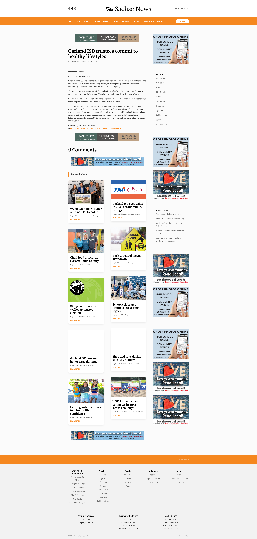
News (99, 216)
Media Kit (154, 482)
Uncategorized (162, 124)
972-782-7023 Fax (128, 522)
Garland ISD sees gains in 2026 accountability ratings (128, 207)
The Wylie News (77, 495)
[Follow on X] (72, 8)
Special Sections (154, 478)
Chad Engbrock (75, 61)
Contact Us (179, 482)
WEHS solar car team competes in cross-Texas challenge (126, 405)
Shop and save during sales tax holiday (127, 358)
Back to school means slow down (127, 257)
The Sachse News (78, 491)
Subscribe (182, 21)
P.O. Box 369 (86, 520)
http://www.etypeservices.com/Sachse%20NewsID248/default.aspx (96, 128)
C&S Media (77, 499)
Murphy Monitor (78, 484)
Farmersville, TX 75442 (128, 528)
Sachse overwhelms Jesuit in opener (171, 214)
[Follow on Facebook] (69, 8)
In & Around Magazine (77, 503)
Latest (79, 21)
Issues (128, 478)
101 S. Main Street (128, 525)
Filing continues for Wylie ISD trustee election (83, 310)
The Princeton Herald (78, 487)
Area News (82, 216)
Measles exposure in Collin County (170, 219)
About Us (179, 475)
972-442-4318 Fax (171, 522)
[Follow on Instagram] (75, 8)
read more (75, 219)
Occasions (160, 106)
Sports (86, 21)
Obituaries (126, 21)
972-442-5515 (170, 520)
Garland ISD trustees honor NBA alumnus (84, 360)
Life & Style (115, 21)
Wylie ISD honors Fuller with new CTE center (86, 210)
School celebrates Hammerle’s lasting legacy (126, 308)
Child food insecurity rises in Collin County (84, 259)
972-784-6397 (128, 520)
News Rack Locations (179, 478)
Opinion (105, 21)
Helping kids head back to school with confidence (85, 410)
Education (96, 21)
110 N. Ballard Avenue (170, 525)
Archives (128, 482)
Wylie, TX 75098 (86, 522)
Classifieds (137, 21)
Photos (160, 21)
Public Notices (149, 21)
